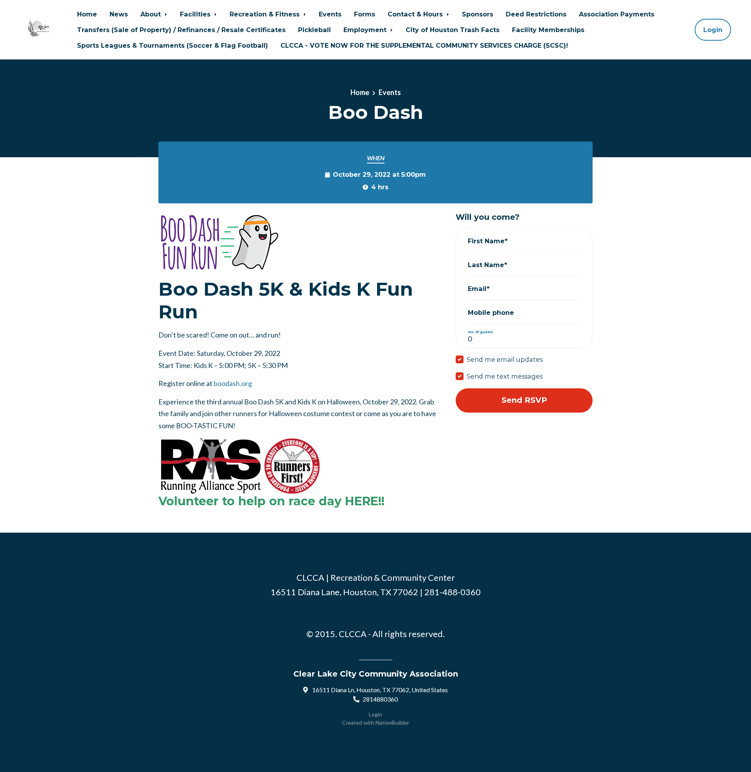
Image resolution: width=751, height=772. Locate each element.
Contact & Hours (416, 14)
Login (712, 30)
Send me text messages (505, 376)
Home (87, 14)
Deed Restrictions (536, 14)
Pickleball (314, 30)
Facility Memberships (548, 30)
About (151, 14)
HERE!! (364, 501)
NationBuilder (392, 722)
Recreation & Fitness (266, 14)
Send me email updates (505, 359)
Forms (364, 14)
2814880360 (380, 699)
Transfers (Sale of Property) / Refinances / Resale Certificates (181, 30)
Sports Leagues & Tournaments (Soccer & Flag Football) (172, 45)
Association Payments (616, 14)
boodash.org (233, 383)
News (119, 14)
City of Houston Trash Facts (452, 30)
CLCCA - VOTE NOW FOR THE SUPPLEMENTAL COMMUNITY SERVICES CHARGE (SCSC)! (424, 45)
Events (330, 14)
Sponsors (477, 14)
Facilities (196, 14)
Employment (365, 30)
